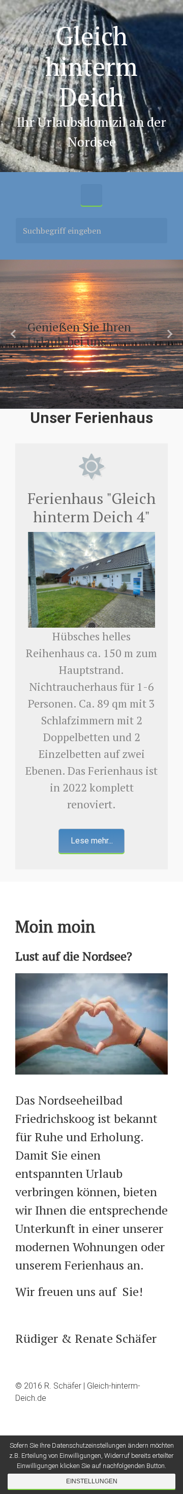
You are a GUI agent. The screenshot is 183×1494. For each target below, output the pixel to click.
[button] (13, 334)
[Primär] (91, 195)
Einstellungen (91, 1481)
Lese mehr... (92, 840)
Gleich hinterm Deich (91, 66)
